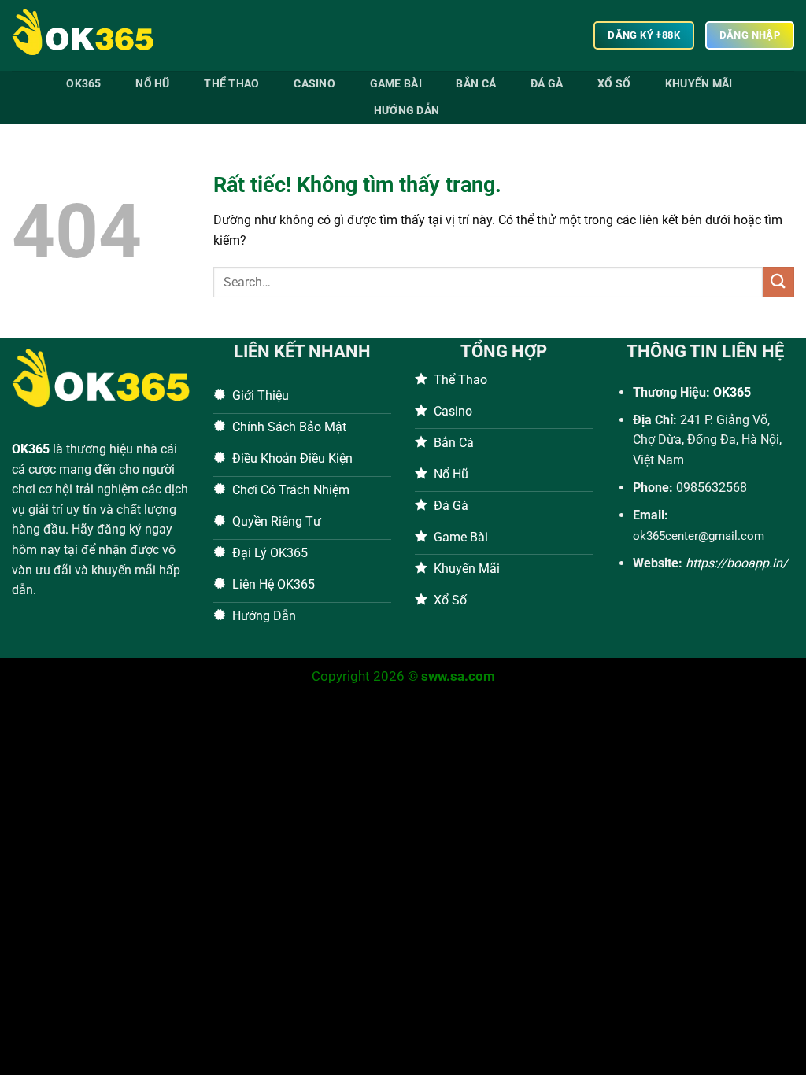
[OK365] (90, 35)
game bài (396, 84)
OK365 (31, 448)
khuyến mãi (699, 84)
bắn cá (476, 84)
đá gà (547, 84)
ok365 (83, 84)
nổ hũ (152, 84)
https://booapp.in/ (737, 563)
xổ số (613, 84)
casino (314, 84)
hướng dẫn (407, 110)
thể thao (231, 84)
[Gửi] (778, 282)
